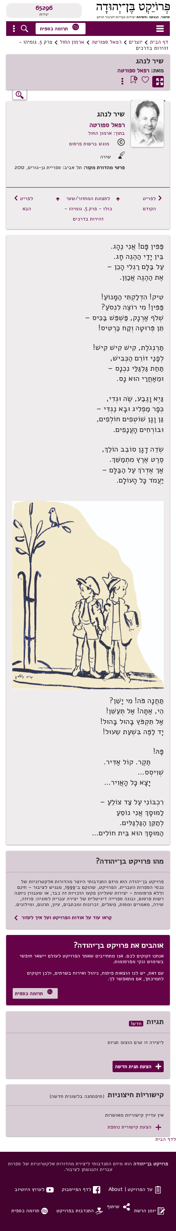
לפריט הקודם (152, 203)
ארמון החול (72, 42)
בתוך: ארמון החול (106, 132)
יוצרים (135, 42)
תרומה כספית (59, 27)
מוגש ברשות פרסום (89, 143)
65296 (44, 7)
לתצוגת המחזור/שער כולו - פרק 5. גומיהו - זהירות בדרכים (88, 208)
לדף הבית (166, 1138)
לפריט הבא (23, 203)
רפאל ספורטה (107, 42)
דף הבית (159, 42)
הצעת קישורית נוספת (134, 1127)
